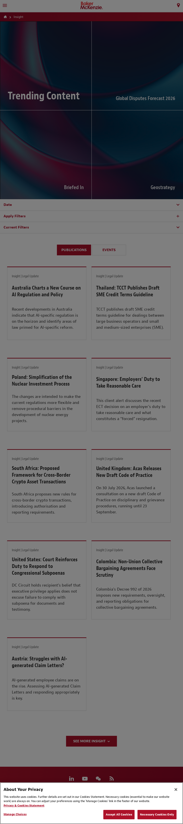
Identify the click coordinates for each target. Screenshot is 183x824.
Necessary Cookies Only (157, 814)
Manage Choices (15, 814)
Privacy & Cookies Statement (24, 805)
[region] (91, 803)
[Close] (176, 789)
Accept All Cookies (119, 814)
